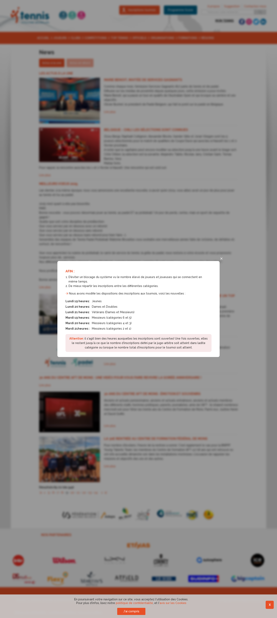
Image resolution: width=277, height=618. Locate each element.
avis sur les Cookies (173, 603)
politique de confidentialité (134, 603)
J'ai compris (131, 611)
